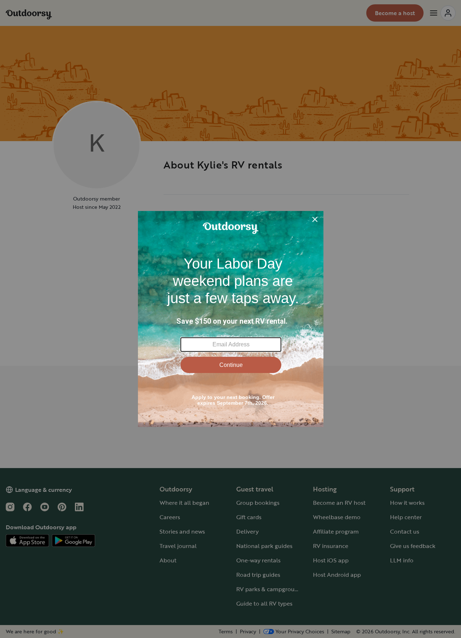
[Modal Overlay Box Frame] (230, 319)
